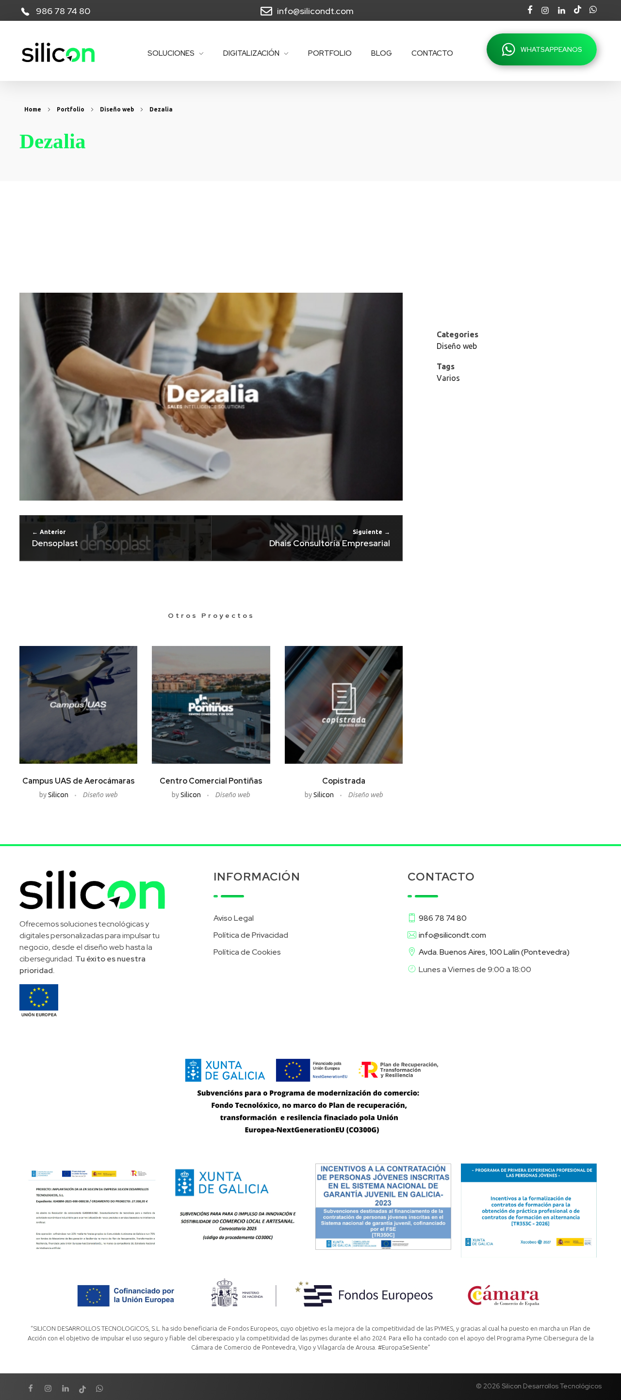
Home (32, 109)
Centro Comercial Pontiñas (211, 781)
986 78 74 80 (63, 10)
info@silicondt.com (315, 10)
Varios (448, 378)
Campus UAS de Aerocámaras (78, 781)
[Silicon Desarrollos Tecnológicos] (58, 52)
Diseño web (117, 109)
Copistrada (343, 781)
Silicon (59, 795)
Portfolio (70, 109)
